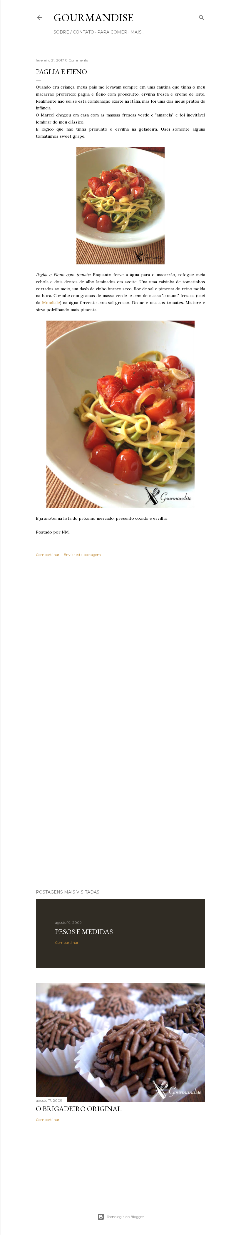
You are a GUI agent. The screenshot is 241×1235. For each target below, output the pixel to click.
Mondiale (51, 302)
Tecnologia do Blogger (125, 1216)
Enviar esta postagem (82, 554)
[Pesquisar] (201, 16)
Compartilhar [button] (47, 554)
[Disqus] (120, 647)
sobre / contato (73, 32)
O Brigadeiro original (78, 1108)
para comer (112, 32)
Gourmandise (93, 17)
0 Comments (76, 60)
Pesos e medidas (84, 931)
